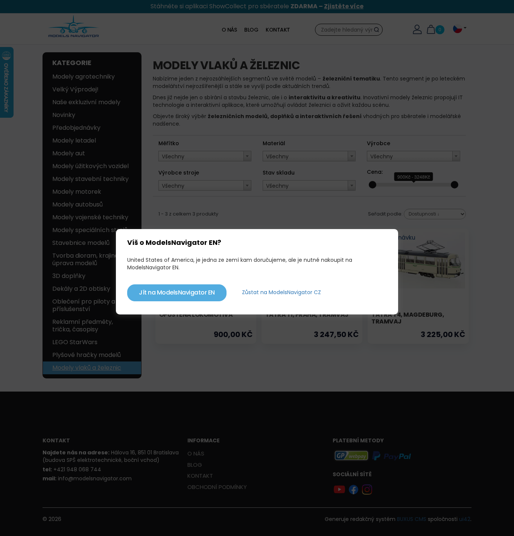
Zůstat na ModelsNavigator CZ (281, 292)
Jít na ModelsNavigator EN (177, 292)
